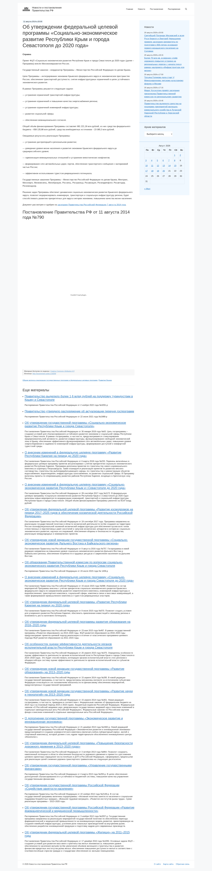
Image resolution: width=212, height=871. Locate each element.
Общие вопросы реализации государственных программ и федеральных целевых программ (60, 380)
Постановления (156, 9)
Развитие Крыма (105, 380)
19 (158, 171)
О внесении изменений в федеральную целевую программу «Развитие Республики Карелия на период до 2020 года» (73, 454)
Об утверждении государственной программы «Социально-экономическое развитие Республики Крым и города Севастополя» (75, 424)
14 (169, 165)
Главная (129, 9)
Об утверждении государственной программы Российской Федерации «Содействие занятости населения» (72, 787)
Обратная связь (182, 864)
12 (158, 165)
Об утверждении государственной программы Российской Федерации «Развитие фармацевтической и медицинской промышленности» (79, 809)
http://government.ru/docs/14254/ (44, 374)
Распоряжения (174, 9)
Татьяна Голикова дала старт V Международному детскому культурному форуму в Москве (163, 80)
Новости (141, 9)
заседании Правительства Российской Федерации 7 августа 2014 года (92, 205)
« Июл (147, 189)
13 (164, 165)
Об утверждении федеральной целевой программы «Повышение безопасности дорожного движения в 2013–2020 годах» (79, 744)
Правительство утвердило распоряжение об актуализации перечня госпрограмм (79, 411)
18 (152, 171)
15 (175, 165)
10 (146, 165)
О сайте (157, 864)
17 (146, 171)
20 (164, 171)
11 (152, 165)
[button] (186, 9)
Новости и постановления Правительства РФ (47, 9)
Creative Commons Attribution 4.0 (62, 371)
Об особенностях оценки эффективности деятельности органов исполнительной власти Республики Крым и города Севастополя (69, 645)
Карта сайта (168, 864)
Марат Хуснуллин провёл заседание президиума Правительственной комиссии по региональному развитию (163, 93)
